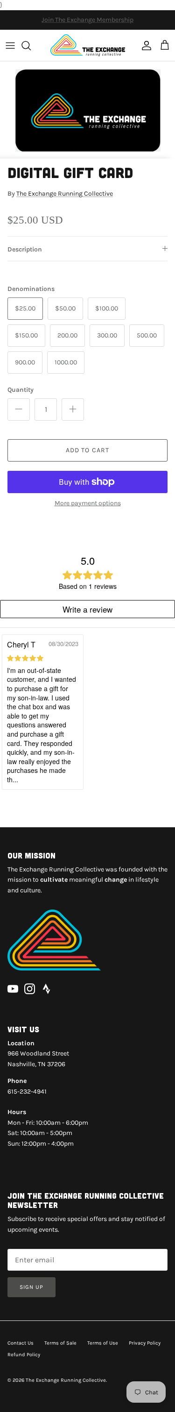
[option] (87, 109)
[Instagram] (29, 988)
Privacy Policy (145, 1343)
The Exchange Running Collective (64, 194)
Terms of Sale (60, 1343)
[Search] (31, 45)
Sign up (31, 1287)
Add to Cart (87, 450)
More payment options (88, 503)
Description (24, 249)
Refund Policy (23, 1355)
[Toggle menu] (10, 45)
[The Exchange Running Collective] (87, 45)
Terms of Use (102, 1343)
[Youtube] (12, 988)
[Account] (144, 45)
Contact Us (20, 1343)
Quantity (20, 390)
